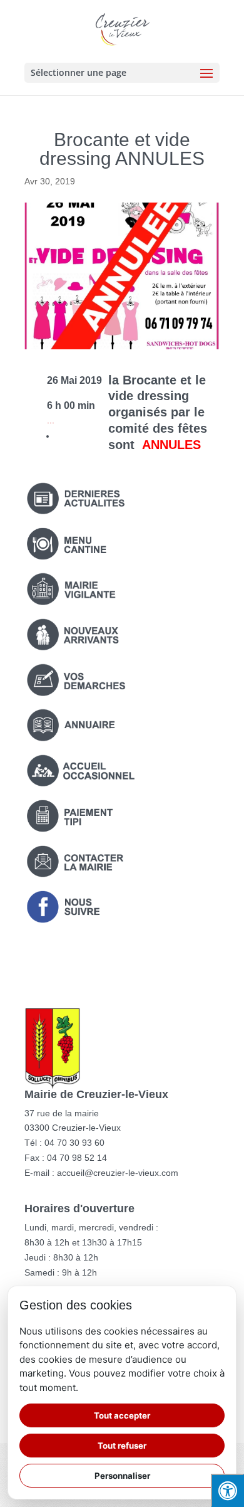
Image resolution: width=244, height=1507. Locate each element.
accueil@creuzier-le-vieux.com (117, 1173)
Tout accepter (122, 1415)
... (50, 420)
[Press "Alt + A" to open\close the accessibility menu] (227, 1490)
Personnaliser (122, 1476)
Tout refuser (122, 1446)
